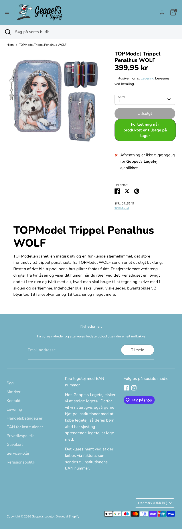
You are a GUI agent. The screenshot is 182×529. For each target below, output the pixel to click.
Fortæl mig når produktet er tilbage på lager (145, 130)
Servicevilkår (18, 453)
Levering (147, 78)
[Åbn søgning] (7, 32)
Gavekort (15, 444)
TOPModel (122, 208)
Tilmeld (137, 350)
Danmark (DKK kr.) (152, 503)
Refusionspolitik (21, 462)
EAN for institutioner (25, 427)
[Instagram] (133, 387)
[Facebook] (126, 387)
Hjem (10, 45)
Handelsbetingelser (24, 418)
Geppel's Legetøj (43, 516)
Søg (10, 383)
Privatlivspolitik (20, 435)
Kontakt (13, 400)
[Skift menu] (7, 12)
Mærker (13, 391)
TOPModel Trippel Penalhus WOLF (42, 45)
